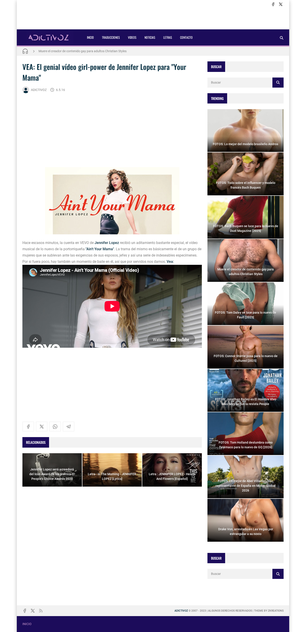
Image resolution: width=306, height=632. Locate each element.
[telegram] (68, 426)
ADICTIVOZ (39, 90)
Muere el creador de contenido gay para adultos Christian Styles (83, 51)
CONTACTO (186, 37)
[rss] (41, 611)
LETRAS (167, 37)
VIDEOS (132, 37)
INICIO (90, 37)
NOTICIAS (149, 37)
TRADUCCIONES (111, 37)
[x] (281, 4)
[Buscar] (282, 38)
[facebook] (273, 4)
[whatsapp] (55, 426)
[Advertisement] (153, 18)
